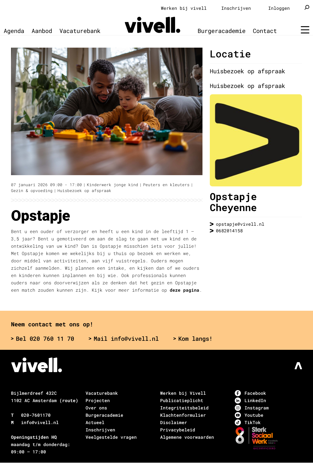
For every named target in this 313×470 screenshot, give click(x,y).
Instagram (257, 408)
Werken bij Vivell (183, 393)
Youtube (254, 415)
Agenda (14, 31)
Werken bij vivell (184, 8)
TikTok (253, 422)
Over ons (96, 408)
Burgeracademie (222, 31)
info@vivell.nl (40, 422)
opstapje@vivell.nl (240, 224)
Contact (265, 31)
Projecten (98, 400)
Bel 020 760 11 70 (45, 338)
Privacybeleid (177, 430)
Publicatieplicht (181, 400)
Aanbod (42, 31)
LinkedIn (255, 400)
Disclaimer (173, 422)
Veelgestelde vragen (111, 437)
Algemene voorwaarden (187, 437)
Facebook (255, 393)
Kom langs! (195, 338)
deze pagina (184, 290)
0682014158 (229, 231)
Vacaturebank (80, 31)
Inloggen (279, 8)
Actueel (95, 422)
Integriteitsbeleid (184, 408)
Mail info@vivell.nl (126, 338)
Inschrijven (236, 8)
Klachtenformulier (183, 415)
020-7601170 (36, 415)
